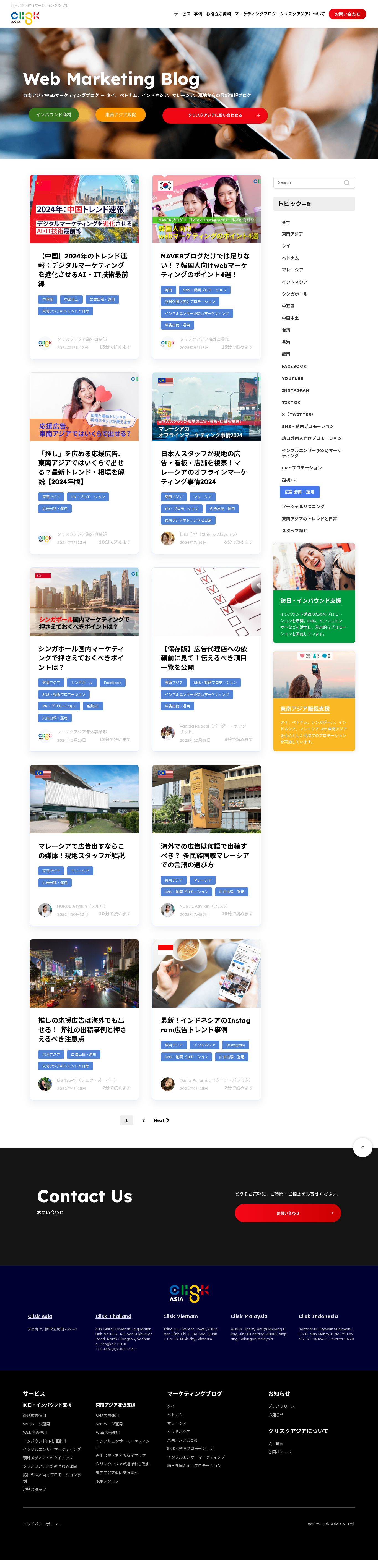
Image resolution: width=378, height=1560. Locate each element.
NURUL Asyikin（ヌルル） (82, 906)
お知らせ (276, 1414)
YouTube (293, 378)
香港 (286, 342)
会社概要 (276, 1443)
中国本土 (71, 299)
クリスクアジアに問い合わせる (215, 115)
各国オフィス (279, 1451)
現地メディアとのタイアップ (48, 1458)
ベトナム (290, 258)
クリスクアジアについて (302, 14)
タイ (286, 246)
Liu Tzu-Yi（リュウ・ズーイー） (87, 1080)
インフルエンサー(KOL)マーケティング (197, 313)
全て (286, 222)
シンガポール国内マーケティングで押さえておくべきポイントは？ (81, 658)
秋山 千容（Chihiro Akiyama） (209, 534)
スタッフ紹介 (295, 530)
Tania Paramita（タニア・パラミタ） (216, 1080)
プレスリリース (281, 1406)
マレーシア (203, 497)
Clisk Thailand (113, 1316)
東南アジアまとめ (182, 1440)
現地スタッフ (34, 1489)
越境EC (93, 706)
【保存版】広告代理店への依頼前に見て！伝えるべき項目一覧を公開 (204, 658)
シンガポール (82, 682)
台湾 (286, 330)
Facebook (112, 682)
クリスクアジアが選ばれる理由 (50, 1466)
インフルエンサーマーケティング (52, 1449)
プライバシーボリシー (42, 1524)
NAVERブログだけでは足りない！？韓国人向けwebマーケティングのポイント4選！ (205, 265)
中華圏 (47, 299)
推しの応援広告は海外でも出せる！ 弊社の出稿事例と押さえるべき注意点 (82, 1029)
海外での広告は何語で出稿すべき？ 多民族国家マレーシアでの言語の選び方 (205, 855)
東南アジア (51, 497)
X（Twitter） (299, 414)
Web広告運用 (35, 1432)
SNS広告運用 (34, 1415)
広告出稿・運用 (102, 299)
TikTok (291, 402)
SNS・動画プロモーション (204, 290)
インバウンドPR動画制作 (45, 1441)
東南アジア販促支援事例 (117, 1472)
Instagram (235, 1045)
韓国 (168, 290)
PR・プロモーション (88, 497)
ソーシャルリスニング (303, 506)
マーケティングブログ (255, 14)
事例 (198, 14)
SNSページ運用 (36, 1423)
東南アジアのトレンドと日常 (65, 311)
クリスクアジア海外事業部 (82, 339)
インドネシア (204, 1045)
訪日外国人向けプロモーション (190, 301)
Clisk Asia (40, 1316)
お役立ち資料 (218, 14)
